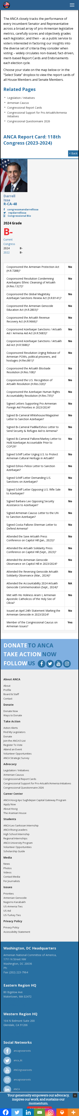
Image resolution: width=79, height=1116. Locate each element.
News (6, 863)
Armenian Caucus (18, 103)
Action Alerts (10, 728)
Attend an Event (12, 749)
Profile (7, 690)
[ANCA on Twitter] (50, 664)
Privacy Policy (11, 927)
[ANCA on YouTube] (59, 664)
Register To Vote (12, 745)
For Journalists (11, 881)
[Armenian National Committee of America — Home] (6, 5)
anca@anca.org (13, 976)
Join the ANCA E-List (14, 740)
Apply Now (9, 804)
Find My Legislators (14, 732)
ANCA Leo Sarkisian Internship (21, 825)
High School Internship (16, 834)
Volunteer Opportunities (17, 753)
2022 (6, 252)
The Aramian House (14, 813)
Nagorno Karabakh (14, 902)
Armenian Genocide (15, 897)
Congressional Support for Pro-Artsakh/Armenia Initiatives (37, 783)
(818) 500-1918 (12, 1029)
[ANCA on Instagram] (67, 664)
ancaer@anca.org (14, 1005)
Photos (7, 868)
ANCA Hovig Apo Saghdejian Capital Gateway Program (34, 800)
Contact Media (11, 876)
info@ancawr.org (14, 1033)
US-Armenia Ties (13, 906)
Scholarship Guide (14, 851)
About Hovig (10, 808)
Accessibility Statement (16, 932)
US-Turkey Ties (12, 915)
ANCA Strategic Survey (16, 758)
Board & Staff (11, 694)
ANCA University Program (18, 842)
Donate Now (10, 711)
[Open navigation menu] (72, 5)
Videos (7, 872)
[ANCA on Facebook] (42, 664)
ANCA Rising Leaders (15, 829)
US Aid (7, 910)
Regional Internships (15, 838)
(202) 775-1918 (17, 968)
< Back (73, 153)
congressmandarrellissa (22, 209)
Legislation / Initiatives (21, 98)
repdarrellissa (17, 212)
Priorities (8, 893)
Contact (7, 698)
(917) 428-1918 (12, 1001)
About (6, 685)
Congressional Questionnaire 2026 (28, 121)
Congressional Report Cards (24, 107)
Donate (7, 736)
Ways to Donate (12, 715)
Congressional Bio (19, 215)
